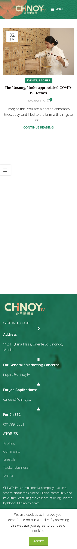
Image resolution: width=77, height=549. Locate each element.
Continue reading (38, 127)
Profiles (9, 443)
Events (32, 80)
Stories (44, 80)
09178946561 (13, 424)
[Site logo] (31, 9)
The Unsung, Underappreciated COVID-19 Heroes (39, 90)
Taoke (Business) (16, 467)
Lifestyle (9, 459)
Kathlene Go (35, 101)
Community (11, 451)
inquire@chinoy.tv (16, 374)
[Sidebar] (5, 170)
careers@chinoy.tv (17, 399)
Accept (38, 541)
